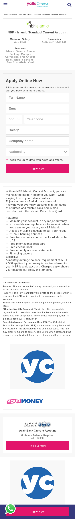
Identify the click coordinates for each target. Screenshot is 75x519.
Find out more (37, 445)
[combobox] (14, 119)
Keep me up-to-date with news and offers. (36, 159)
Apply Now (37, 168)
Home (6, 15)
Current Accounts (18, 15)
